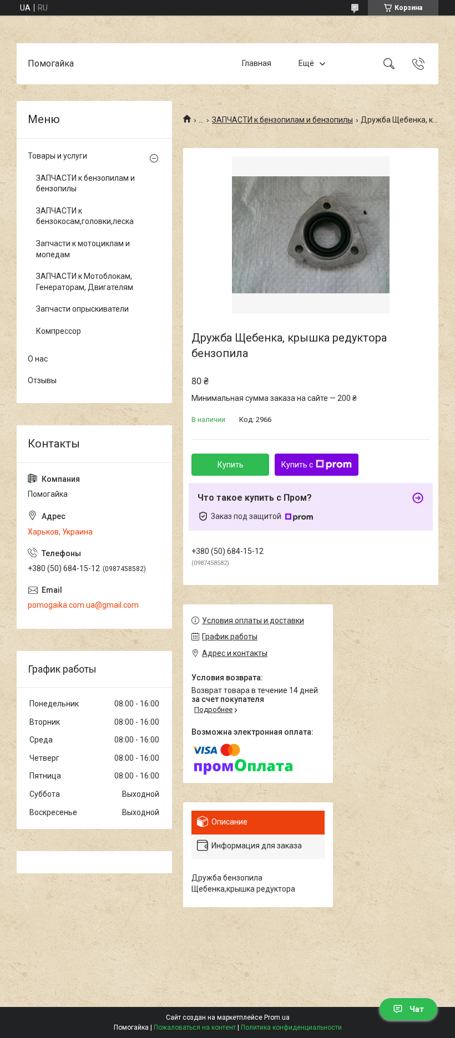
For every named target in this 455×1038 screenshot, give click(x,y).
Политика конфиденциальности (291, 1027)
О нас (38, 358)
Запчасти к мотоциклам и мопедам (83, 249)
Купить (231, 464)
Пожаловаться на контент (195, 1027)
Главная (256, 63)
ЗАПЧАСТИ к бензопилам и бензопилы (282, 119)
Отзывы (42, 380)
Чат (417, 1009)
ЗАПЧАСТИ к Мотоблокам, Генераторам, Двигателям (84, 282)
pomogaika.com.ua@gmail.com (83, 605)
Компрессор (58, 331)
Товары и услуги (57, 155)
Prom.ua (277, 1017)
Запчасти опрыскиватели (82, 308)
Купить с (297, 464)
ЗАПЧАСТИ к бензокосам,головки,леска (85, 216)
